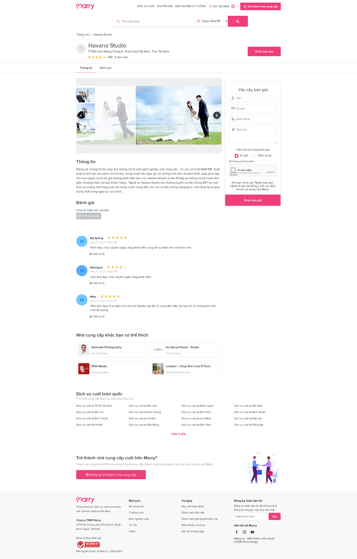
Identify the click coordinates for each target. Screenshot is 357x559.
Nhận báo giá (264, 51)
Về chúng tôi (136, 506)
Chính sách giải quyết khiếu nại (199, 518)
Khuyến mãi (164, 6)
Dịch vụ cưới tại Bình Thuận (92, 418)
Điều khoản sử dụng (193, 524)
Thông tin (86, 67)
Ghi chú (241, 129)
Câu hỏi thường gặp (192, 531)
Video (132, 531)
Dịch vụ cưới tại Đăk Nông (144, 424)
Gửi (274, 516)
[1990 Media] (83, 368)
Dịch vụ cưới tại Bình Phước (250, 412)
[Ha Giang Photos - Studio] (158, 349)
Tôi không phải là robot (241, 161)
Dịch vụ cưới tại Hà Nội (89, 424)
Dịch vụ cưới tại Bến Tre (90, 412)
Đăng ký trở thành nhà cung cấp (112, 475)
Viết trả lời (98, 253)
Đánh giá (105, 67)
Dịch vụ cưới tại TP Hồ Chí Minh (94, 405)
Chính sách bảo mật (192, 512)
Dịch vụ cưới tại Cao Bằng (196, 418)
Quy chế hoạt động (192, 506)
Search (238, 21)
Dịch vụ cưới (145, 6)
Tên (241, 98)
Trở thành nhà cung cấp (263, 6)
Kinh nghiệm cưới (139, 518)
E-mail (241, 108)
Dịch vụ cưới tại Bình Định (196, 412)
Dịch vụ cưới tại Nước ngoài (197, 405)
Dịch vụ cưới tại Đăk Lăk (248, 418)
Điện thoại (241, 119)
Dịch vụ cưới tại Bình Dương (145, 412)
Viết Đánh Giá (91, 216)
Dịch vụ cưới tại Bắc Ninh (248, 405)
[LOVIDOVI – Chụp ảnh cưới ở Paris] (158, 368)
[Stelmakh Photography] (83, 349)
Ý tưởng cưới (136, 512)
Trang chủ (83, 34)
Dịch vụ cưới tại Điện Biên (196, 424)
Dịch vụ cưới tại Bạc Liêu (143, 405)
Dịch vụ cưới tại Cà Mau (142, 418)
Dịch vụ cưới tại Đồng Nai (248, 424)
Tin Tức (133, 524)
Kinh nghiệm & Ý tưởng (190, 6)
